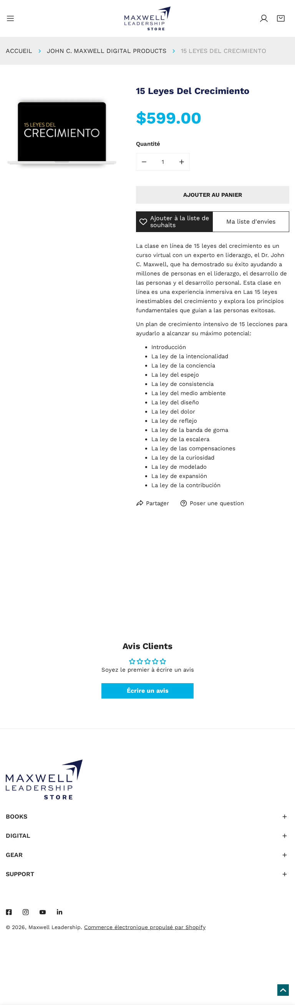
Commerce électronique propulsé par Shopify (145, 927)
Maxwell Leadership (54, 927)
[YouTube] (42, 912)
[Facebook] (8, 912)
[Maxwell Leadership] (147, 18)
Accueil (19, 50)
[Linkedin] (59, 912)
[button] (280, 18)
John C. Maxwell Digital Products (106, 50)
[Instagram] (25, 912)
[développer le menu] (10, 18)
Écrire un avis (148, 690)
